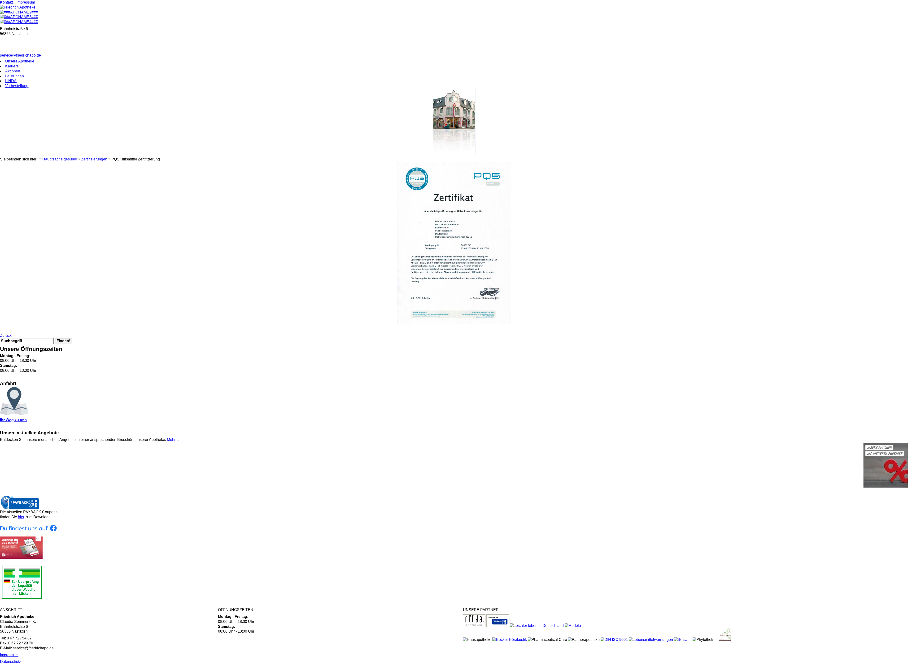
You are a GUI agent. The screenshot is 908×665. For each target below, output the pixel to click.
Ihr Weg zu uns (13, 420)
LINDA (11, 81)
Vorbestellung (16, 86)
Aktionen (12, 71)
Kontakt (6, 2)
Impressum (26, 2)
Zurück (6, 335)
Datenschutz (10, 662)
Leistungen (14, 76)
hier (21, 517)
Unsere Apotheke (19, 61)
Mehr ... (173, 440)
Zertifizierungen (94, 159)
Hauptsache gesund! (59, 159)
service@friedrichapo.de (20, 55)
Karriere (12, 66)
